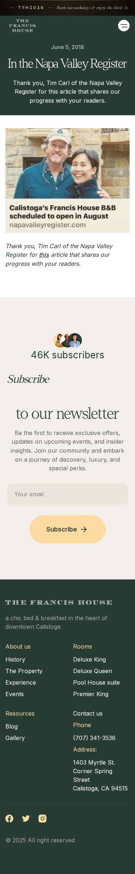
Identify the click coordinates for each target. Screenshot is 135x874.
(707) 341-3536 (94, 737)
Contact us (88, 713)
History (15, 659)
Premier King (90, 694)
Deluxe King (89, 659)
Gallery (15, 737)
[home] (20, 25)
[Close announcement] (126, 8)
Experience (20, 682)
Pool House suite (96, 682)
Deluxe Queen (92, 670)
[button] (124, 25)
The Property (23, 670)
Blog (11, 726)
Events (14, 694)
